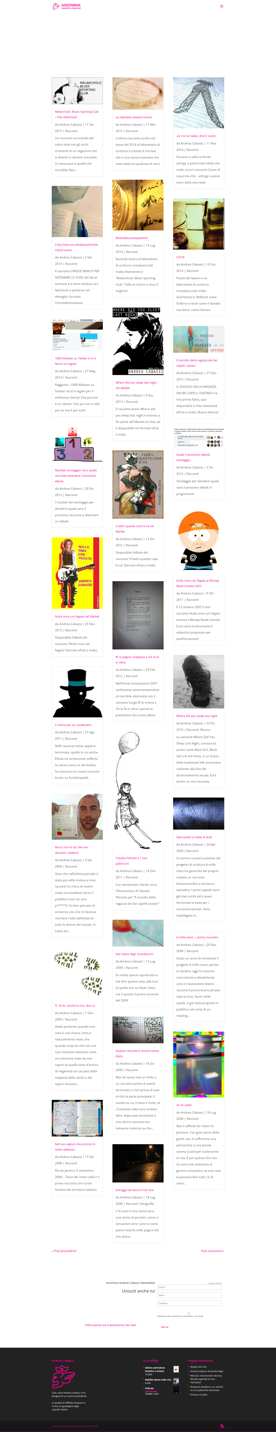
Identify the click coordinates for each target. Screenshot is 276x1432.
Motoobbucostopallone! (132, 238)
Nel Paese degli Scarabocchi (134, 954)
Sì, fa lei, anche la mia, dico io (75, 1005)
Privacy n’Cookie (198, 1394)
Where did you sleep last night (196, 716)
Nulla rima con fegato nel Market (77, 616)
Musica (205, 730)
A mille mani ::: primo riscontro (197, 937)
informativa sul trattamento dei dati (110, 1325)
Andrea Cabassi (70, 124)
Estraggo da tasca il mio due (135, 1190)
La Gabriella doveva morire (134, 117)
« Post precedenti (64, 1251)
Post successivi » (212, 1251)
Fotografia (147, 1204)
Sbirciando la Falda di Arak (194, 837)
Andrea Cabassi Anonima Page (206, 1371)
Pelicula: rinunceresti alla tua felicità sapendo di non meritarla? (206, 1379)
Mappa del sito (198, 1366)
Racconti (71, 131)
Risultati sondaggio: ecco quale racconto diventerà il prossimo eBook (76, 475)
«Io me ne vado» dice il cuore (196, 136)
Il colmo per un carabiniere (73, 725)
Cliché (180, 257)
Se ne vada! (184, 1105)
